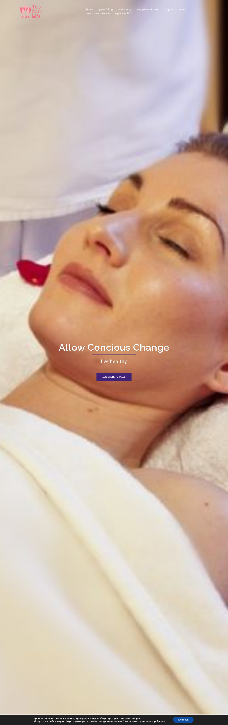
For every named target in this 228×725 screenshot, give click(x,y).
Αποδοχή (183, 719)
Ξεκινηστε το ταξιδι (114, 377)
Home (89, 9)
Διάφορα (182, 9)
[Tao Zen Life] (30, 11)
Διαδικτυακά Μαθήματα (98, 13)
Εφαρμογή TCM (123, 13)
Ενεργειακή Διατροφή (148, 9)
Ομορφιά (168, 9)
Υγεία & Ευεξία (124, 9)
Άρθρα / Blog (105, 9)
